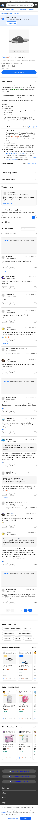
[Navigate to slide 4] (19, 51)
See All (34, 647)
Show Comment (30, 353)
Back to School (10, 9)
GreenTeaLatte (10, 418)
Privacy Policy (5, 812)
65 (21, 678)
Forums (10, 13)
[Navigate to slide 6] (22, 51)
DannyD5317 (10, 502)
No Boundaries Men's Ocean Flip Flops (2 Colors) (24, 666)
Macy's (5, 675)
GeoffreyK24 (10, 294)
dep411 (8, 360)
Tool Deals (31, 9)
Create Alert (12, 23)
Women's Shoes (25, 633)
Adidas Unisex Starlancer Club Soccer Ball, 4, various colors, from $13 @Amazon (25, 705)
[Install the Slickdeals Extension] (19, 771)
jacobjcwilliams (11, 397)
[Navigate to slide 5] (20, 51)
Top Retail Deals (21, 9)
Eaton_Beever (10, 276)
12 (21, 718)
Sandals (7, 638)
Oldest (23, 229)
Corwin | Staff (33, 127)
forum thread (17, 139)
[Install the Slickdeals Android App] (19, 776)
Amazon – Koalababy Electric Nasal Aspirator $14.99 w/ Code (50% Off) (24, 745)
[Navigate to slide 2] (16, 51)
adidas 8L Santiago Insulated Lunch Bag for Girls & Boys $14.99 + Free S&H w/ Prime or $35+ (9, 705)
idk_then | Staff (32, 163)
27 (6, 57)
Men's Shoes (9, 633)
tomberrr (8, 310)
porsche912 (9, 439)
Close (25, 818)
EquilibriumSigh (11, 589)
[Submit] (3, 233)
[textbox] (17, 217)
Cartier (8, 513)
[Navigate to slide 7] (23, 51)
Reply (12, 267)
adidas (17, 638)
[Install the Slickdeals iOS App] (19, 781)
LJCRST (8, 328)
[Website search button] (32, 5)
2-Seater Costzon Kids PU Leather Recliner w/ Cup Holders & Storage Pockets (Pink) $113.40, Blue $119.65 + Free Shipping (9, 745)
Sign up (6, 240)
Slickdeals (4, 13)
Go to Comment (8, 203)
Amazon (3, 86)
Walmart (20, 675)
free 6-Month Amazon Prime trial (16, 153)
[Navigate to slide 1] (14, 51)
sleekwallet (9, 256)
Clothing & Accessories (11, 629)
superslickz (11, 192)
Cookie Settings (13, 818)
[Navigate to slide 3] (17, 51)
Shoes (26, 629)
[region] (19, 813)
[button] (8, 58)
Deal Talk (16, 13)
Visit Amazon (19, 72)
